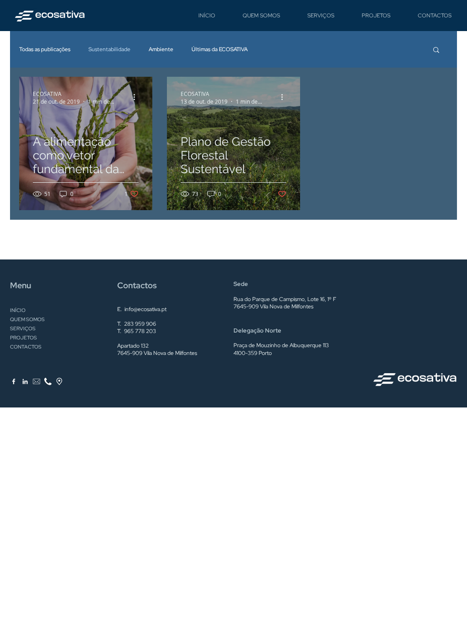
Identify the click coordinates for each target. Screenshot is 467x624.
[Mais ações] (137, 97)
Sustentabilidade (109, 49)
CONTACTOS (26, 347)
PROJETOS (23, 337)
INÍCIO (18, 310)
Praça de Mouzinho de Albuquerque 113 (281, 345)
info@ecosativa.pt (145, 309)
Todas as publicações (44, 49)
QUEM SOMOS (27, 319)
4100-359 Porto (253, 353)
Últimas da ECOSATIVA (220, 49)
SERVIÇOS (23, 328)
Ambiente (161, 49)
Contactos (137, 285)
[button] (436, 50)
